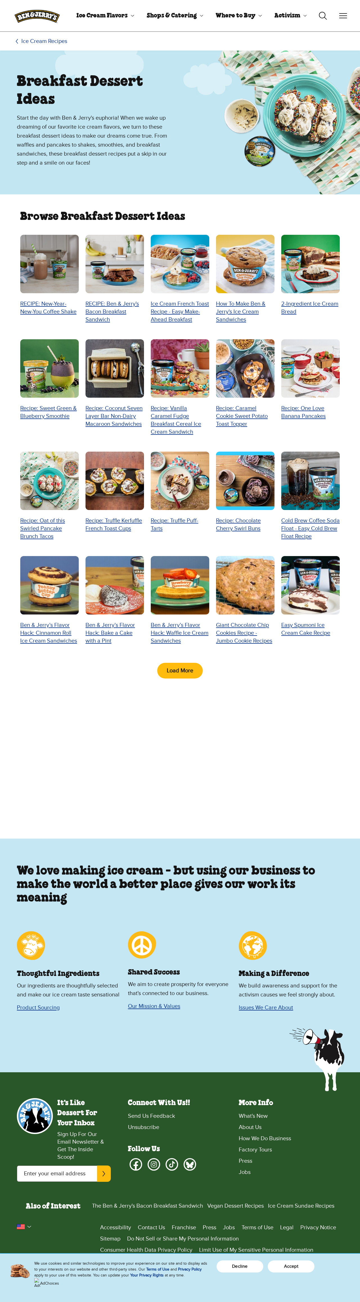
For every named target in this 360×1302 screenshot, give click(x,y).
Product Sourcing (38, 1007)
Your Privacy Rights (147, 1275)
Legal (287, 1227)
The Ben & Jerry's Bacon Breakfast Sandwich (147, 1206)
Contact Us (151, 1227)
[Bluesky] (190, 1164)
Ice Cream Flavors (102, 16)
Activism (287, 16)
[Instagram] (154, 1164)
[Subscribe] (104, 1174)
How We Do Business (265, 1138)
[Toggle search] (323, 16)
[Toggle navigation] (343, 16)
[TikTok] (172, 1164)
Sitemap (110, 1238)
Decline (240, 1266)
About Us (250, 1127)
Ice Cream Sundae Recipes (301, 1206)
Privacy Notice (318, 1227)
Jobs (245, 1172)
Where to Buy (235, 16)
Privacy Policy (190, 1269)
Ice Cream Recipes (44, 41)
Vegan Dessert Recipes (235, 1206)
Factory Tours (255, 1149)
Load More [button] (180, 670)
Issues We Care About (266, 1007)
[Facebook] (136, 1164)
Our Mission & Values (154, 1006)
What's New (253, 1116)
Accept (291, 1266)
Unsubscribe (143, 1127)
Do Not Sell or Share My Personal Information (183, 1238)
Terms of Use (257, 1227)
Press (245, 1161)
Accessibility (115, 1227)
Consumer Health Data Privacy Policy (146, 1250)
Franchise (184, 1227)
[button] (24, 1227)
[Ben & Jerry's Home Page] (37, 15)
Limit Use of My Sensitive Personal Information (256, 1250)
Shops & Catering (172, 16)
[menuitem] (103, 16)
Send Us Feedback (151, 1116)
